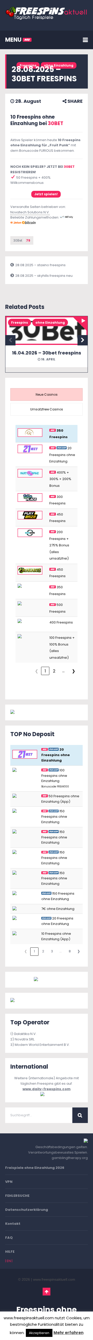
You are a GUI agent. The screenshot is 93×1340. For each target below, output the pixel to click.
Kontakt (12, 1223)
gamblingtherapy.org (70, 1157)
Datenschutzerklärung (26, 1209)
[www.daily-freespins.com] (46, 1094)
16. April (47, 359)
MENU (14, 40)
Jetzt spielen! (46, 194)
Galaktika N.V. (25, 1033)
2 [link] (54, 671)
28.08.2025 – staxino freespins (40, 265)
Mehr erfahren (68, 1332)
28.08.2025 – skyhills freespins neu (44, 275)
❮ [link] (36, 671)
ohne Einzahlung (50, 322)
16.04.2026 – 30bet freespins (46, 353)
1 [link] (45, 671)
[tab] (46, 394)
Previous (10, 340)
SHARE (74, 101)
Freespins (19, 322)
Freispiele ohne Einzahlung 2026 (34, 1167)
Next (83, 340)
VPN (8, 1181)
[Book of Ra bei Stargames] (34, 1000)
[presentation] (46, 394)
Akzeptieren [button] (39, 1332)
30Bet (21, 240)
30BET (55, 123)
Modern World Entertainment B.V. (42, 1044)
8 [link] (70, 951)
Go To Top (46, 1291)
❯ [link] (73, 671)
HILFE (9, 1251)
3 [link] (52, 951)
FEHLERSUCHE (17, 1195)
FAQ (9, 1237)
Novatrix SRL (24, 1039)
